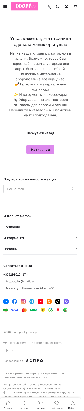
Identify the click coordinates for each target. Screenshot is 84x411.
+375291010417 (14, 274)
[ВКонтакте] (6, 301)
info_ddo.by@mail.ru (18, 281)
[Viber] (66, 301)
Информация (13, 238)
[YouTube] (40, 301)
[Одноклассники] (49, 301)
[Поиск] (58, 6)
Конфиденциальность (47, 342)
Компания (11, 227)
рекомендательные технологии (25, 377)
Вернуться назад (40, 133)
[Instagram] (23, 301)
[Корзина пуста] (75, 6)
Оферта (8, 350)
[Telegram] (31, 301)
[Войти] (66, 6)
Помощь (10, 249)
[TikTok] (57, 301)
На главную (40, 149)
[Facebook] (14, 301)
